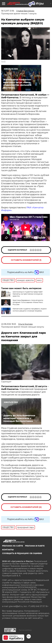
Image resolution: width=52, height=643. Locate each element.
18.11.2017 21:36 (7, 11)
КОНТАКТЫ (8, 549)
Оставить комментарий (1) (26, 260)
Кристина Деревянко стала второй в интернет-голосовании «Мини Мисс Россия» (28, 302)
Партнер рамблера (25, 630)
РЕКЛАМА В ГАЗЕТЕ (35, 546)
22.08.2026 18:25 (8, 324)
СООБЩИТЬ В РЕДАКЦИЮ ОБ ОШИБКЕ (22, 553)
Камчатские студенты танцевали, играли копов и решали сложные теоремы (30, 310)
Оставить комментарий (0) (26, 507)
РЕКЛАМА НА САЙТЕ (12, 546)
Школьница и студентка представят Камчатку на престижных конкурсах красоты (28, 294)
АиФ (3, 61)
